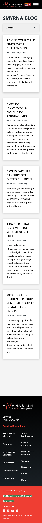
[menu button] (27, 4)
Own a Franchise (26, 444)
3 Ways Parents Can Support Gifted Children (19, 175)
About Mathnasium (27, 434)
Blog (23, 480)
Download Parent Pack (14, 426)
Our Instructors (10, 471)
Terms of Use (8, 506)
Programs (7, 444)
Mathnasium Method (9, 434)
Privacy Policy (19, 491)
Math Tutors (27, 453)
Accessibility (8, 491)
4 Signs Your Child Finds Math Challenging (21, 44)
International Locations (9, 453)
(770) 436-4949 (11, 420)
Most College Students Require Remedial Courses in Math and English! (20, 303)
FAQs (24, 474)
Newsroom (26, 467)
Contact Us (8, 463)
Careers (25, 461)
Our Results (8, 478)
